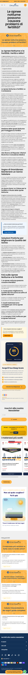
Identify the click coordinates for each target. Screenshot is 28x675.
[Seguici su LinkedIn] (15, 655)
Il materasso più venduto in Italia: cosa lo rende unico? (13, 555)
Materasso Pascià (14, 204)
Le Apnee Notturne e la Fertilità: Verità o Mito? (12, 71)
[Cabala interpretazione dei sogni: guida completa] (14, 608)
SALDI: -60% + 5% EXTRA (19, 1)
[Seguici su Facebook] (2, 655)
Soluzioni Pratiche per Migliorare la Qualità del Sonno (14, 75)
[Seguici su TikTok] (12, 655)
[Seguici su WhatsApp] (19, 655)
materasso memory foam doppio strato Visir (14, 270)
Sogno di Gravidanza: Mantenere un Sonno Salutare (14, 73)
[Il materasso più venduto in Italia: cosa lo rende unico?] (14, 546)
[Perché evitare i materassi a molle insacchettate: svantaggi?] (14, 576)
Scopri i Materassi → (9, 232)
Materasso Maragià (14, 216)
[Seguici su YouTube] (9, 655)
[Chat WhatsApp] (25, 672)
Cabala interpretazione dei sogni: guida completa (13, 617)
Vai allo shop (6, 482)
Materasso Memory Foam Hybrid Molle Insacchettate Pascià (10, 464)
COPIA (15, 432)
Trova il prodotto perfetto (14, 672)
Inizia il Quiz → (7, 335)
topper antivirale (5, 265)
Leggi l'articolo (6, 566)
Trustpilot (4, 466)
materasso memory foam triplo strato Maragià (13, 122)
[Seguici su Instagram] (5, 655)
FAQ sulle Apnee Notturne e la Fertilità (10, 77)
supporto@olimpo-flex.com (6, 669)
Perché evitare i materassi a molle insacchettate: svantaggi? (11, 585)
